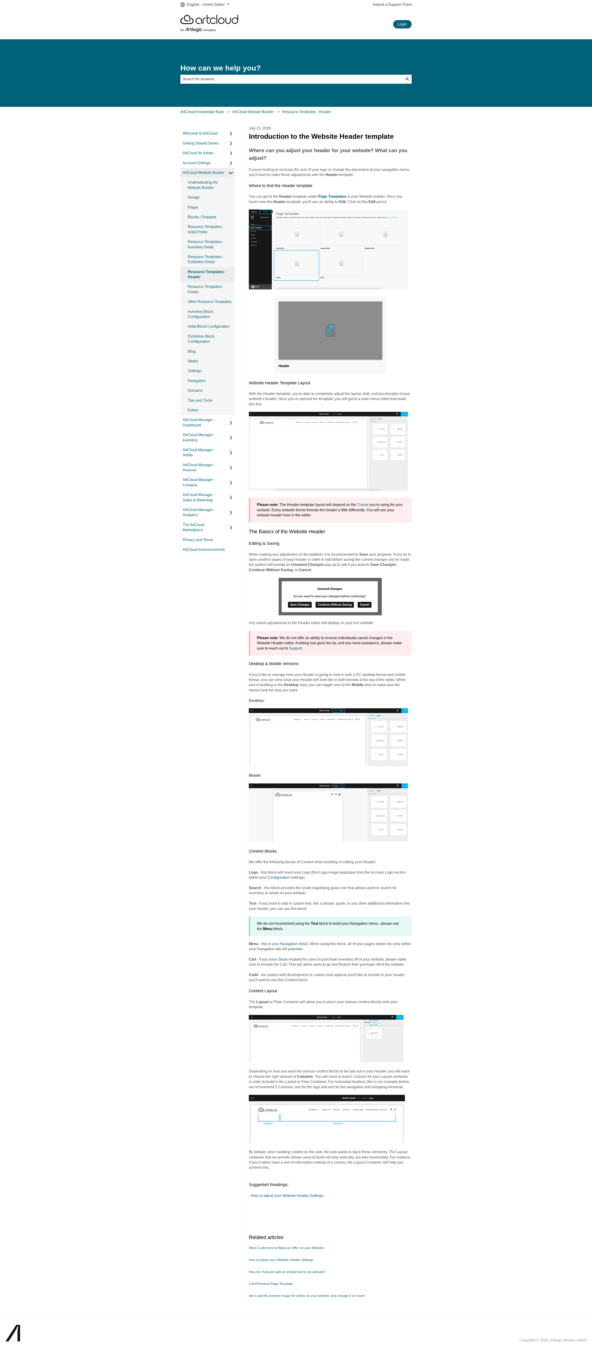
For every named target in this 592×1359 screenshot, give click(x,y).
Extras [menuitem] (193, 410)
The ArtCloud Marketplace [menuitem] (193, 527)
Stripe (283, 959)
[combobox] (291, 79)
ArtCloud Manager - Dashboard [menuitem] (199, 422)
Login (402, 24)
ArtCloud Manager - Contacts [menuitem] (199, 482)
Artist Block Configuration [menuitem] (208, 326)
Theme (363, 505)
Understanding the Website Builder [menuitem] (203, 184)
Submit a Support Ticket (392, 4)
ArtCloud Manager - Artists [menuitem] (199, 452)
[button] (231, 134)
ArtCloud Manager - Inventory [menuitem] (199, 437)
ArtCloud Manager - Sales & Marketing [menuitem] (199, 497)
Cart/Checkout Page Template (271, 1283)
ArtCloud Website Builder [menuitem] (203, 173)
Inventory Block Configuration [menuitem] (200, 314)
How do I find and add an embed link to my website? (287, 1272)
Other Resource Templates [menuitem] (209, 302)
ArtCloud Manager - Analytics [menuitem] (199, 512)
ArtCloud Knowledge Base (202, 112)
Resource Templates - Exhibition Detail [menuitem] (206, 259)
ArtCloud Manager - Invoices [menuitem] (199, 467)
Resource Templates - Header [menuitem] (207, 274)
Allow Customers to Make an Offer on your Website (286, 1248)
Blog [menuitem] (191, 351)
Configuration (279, 877)
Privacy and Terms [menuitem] (198, 540)
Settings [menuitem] (194, 371)
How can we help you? (220, 68)
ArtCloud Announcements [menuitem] (204, 550)
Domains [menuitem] (195, 390)
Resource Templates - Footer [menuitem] (206, 289)
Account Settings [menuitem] (196, 163)
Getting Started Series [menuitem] (201, 143)
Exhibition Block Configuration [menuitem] (201, 338)
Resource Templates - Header (306, 112)
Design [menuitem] (194, 197)
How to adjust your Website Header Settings (287, 1196)
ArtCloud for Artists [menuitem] (198, 153)
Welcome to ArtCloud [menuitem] (200, 133)
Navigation (289, 944)
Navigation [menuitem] (197, 381)
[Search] (407, 79)
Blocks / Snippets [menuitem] (202, 217)
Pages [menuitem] (193, 207)
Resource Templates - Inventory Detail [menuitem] (206, 244)
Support (295, 648)
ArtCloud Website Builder (253, 112)
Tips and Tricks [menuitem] (200, 400)
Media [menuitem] (193, 361)
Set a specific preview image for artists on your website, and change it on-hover (307, 1295)
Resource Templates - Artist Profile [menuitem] (206, 229)
